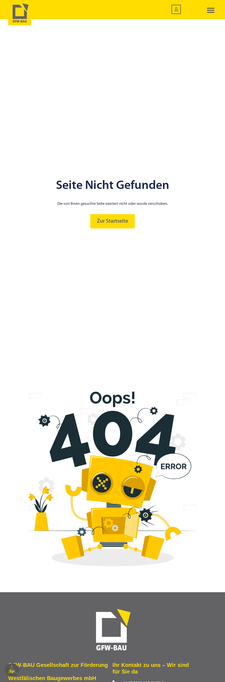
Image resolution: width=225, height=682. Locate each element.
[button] (210, 10)
